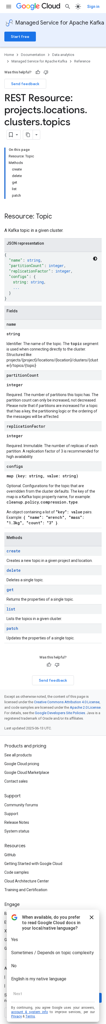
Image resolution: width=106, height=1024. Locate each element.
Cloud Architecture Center (26, 881)
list (11, 609)
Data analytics (63, 55)
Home (9, 55)
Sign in (93, 6)
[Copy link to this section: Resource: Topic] (57, 217)
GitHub (10, 855)
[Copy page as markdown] (28, 134)
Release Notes (16, 822)
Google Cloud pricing (21, 764)
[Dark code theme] (95, 258)
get (10, 589)
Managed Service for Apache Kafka (59, 22)
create (13, 550)
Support (11, 814)
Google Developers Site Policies (60, 713)
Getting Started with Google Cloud (33, 863)
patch (12, 628)
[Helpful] (38, 72)
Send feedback (25, 83)
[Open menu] (8, 6)
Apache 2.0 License (85, 707)
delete (14, 570)
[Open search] (67, 6)
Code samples (16, 872)
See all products (18, 755)
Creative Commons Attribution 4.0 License (66, 702)
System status (16, 831)
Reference (82, 61)
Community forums (21, 805)
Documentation (33, 55)
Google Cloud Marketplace (26, 772)
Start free (20, 36)
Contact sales (16, 781)
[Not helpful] (46, 72)
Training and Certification (25, 890)
